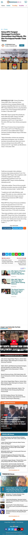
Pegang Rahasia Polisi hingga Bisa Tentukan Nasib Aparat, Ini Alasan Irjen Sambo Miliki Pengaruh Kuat (13, 447)
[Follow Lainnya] (24, 228)
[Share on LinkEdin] (22, 254)
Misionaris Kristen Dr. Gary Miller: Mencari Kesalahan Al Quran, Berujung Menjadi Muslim (17, 512)
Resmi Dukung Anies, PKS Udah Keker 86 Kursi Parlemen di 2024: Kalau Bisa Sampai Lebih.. (14, 376)
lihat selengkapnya (13, 470)
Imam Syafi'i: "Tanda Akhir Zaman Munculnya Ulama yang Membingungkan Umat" (17, 506)
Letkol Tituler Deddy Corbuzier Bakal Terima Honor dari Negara (13, 443)
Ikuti (22, 45)
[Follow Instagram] (15, 529)
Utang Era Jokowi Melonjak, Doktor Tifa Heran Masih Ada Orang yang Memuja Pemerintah (12, 390)
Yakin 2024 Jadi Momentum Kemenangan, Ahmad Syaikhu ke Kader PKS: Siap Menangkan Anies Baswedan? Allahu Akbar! (14, 368)
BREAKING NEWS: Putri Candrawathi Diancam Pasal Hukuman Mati (13, 452)
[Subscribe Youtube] (21, 529)
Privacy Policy (7, 522)
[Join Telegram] (12, 529)
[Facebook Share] (3, 254)
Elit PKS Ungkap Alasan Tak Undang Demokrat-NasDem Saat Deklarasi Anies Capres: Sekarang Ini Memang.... (13, 396)
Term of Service (19, 522)
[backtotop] (14, 520)
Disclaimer (13, 522)
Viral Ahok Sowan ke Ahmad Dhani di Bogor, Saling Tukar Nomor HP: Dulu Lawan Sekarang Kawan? (13, 439)
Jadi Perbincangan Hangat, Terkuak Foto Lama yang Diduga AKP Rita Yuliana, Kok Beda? (13, 460)
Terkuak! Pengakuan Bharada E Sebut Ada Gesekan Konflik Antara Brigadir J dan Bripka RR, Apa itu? (13, 456)
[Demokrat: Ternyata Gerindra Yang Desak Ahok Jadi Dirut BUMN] (2, 495)
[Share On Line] (19, 254)
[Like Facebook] (6, 529)
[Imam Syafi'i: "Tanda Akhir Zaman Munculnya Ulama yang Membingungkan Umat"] (2, 506)
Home (3, 5)
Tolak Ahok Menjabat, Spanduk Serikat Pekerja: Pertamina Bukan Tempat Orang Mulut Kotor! (16, 501)
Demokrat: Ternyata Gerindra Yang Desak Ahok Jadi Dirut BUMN (15, 494)
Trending (14, 5)
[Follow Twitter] (9, 529)
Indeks (8, 5)
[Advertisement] (14, 16)
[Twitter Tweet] (6, 254)
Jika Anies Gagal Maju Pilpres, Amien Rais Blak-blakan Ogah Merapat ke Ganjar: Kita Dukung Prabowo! (13, 360)
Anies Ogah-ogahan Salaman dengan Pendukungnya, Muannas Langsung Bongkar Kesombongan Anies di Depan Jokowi (13, 421)
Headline (21, 5)
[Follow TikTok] (18, 529)
